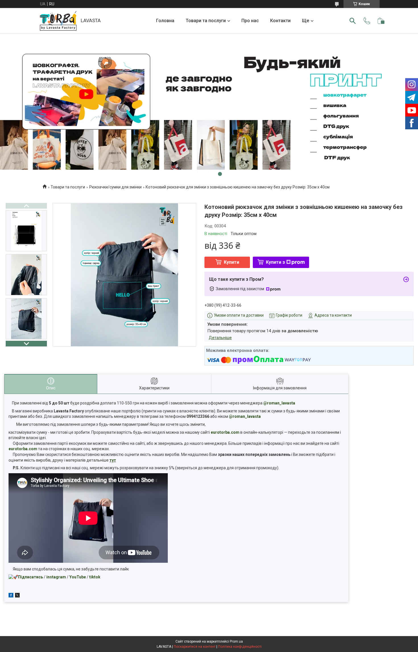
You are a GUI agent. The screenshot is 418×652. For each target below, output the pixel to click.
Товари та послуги (206, 20)
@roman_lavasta (279, 403)
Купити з (275, 262)
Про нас (250, 20)
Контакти (280, 20)
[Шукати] (352, 20)
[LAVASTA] (58, 21)
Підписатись (30, 577)
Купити (231, 262)
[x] (17, 596)
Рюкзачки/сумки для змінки (115, 187)
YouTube (77, 577)
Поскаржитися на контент (195, 647)
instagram (56, 577)
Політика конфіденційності (240, 647)
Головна (165, 20)
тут (112, 460)
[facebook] (11, 596)
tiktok (94, 577)
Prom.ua (236, 641)
